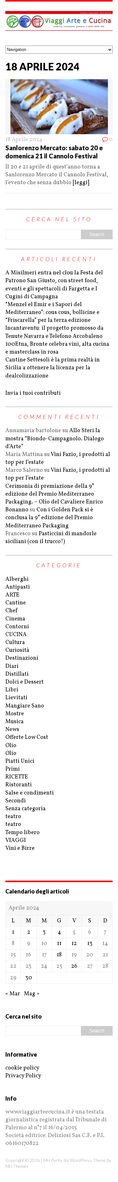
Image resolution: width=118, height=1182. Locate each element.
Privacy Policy (23, 1076)
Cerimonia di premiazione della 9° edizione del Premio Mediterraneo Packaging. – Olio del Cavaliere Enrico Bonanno (54, 498)
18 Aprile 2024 (23, 140)
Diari (12, 666)
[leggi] (81, 183)
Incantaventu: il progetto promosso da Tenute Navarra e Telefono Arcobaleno (54, 332)
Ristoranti (18, 785)
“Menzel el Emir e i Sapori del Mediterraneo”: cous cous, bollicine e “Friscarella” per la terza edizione (52, 312)
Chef (11, 611)
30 (28, 978)
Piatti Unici (19, 761)
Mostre (14, 714)
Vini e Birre (20, 848)
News (12, 730)
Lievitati (16, 698)
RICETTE (16, 777)
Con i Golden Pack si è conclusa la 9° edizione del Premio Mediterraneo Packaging (49, 518)
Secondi (15, 801)
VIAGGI (15, 840)
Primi (12, 769)
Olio (10, 746)
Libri (11, 690)
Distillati (17, 674)
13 (90, 944)
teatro (13, 817)
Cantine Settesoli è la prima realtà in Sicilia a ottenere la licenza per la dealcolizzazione (52, 368)
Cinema (15, 619)
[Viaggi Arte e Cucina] (59, 24)
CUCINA (16, 635)
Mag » (31, 994)
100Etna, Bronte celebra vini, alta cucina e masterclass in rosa (57, 348)
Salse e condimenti (29, 793)
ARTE (12, 595)
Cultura (15, 642)
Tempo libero (22, 833)
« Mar (12, 994)
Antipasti (17, 587)
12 (74, 944)
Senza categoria (25, 809)
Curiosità (17, 650)
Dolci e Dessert (24, 682)
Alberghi (17, 579)
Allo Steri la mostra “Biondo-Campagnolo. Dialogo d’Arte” (54, 438)
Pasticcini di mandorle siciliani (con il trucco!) (51, 538)
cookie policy (22, 1068)
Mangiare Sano (24, 706)
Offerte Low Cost (26, 737)
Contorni (17, 627)
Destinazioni (21, 658)
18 (59, 955)
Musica (14, 722)
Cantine (15, 603)
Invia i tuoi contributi (33, 393)
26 (74, 966)
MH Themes (17, 1166)
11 (59, 944)
